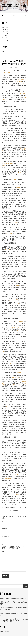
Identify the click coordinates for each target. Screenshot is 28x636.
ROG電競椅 (16, 304)
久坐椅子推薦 (14, 222)
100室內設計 (19, 173)
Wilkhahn (17, 302)
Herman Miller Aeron (7, 163)
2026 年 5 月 (5, 33)
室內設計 (7, 250)
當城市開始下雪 (14, 5)
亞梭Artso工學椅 (13, 300)
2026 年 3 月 (5, 37)
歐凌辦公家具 (21, 79)
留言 (3, 551)
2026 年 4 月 (5, 35)
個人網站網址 (5, 536)
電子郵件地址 (5, 529)
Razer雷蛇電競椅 (14, 495)
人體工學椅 (19, 81)
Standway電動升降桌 (7, 72)
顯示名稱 (4, 521)
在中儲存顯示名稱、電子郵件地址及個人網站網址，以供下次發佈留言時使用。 (14, 547)
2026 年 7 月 (5, 29)
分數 (3, 52)
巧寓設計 (18, 188)
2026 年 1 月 (5, 41)
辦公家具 (17, 474)
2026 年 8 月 (5, 27)
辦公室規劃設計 (21, 94)
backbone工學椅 (19, 321)
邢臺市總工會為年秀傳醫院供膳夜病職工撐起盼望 (13, 598)
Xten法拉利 (14, 180)
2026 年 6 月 (5, 31)
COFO (4, 165)
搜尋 (25, 586)
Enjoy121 (12, 363)
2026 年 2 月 (5, 39)
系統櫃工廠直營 (15, 327)
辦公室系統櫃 (15, 377)
